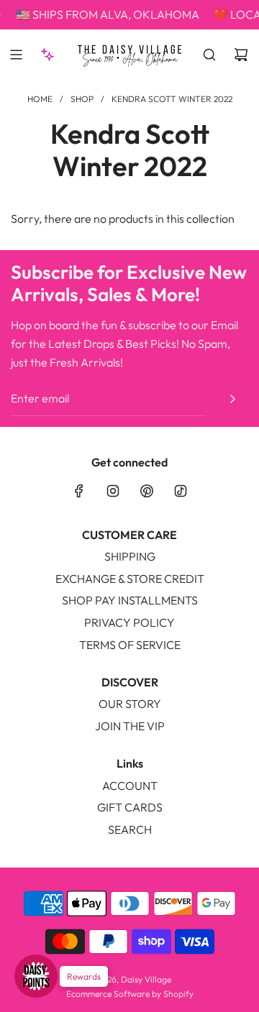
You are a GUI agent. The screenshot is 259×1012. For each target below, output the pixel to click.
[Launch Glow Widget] (36, 976)
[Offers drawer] (47, 54)
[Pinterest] (147, 491)
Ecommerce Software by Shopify (130, 993)
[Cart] (241, 54)
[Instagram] (113, 491)
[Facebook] (79, 491)
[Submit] (232, 399)
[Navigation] (16, 54)
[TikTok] (180, 491)
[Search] (209, 54)
